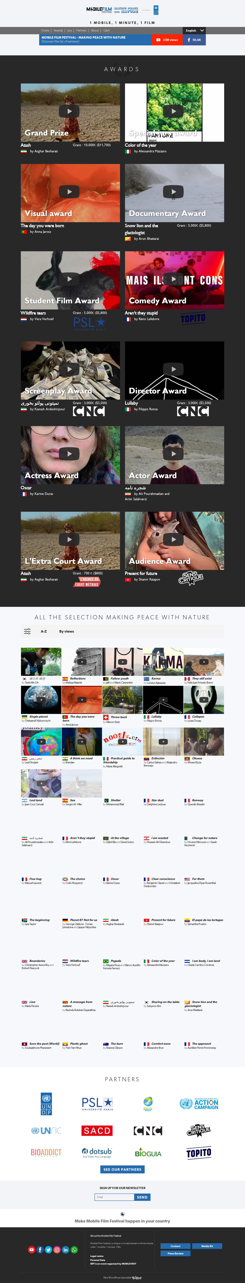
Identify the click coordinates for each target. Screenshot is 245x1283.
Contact (175, 1246)
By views (66, 631)
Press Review (176, 1253)
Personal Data (97, 1260)
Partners (81, 30)
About (95, 30)
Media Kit (207, 1246)
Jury (69, 30)
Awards (58, 30)
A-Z (44, 631)
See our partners (123, 1169)
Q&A (106, 30)
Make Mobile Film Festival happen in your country (122, 1220)
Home (45, 30)
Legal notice (97, 1256)
